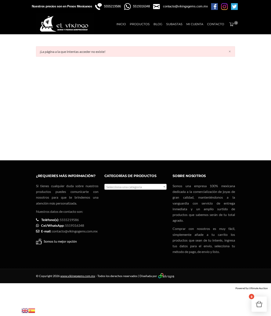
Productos (140, 24)
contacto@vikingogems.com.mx (75, 231)
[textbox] (136, 187)
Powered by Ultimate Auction (251, 288)
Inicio (121, 24)
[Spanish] (31, 310)
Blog (157, 24)
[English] (25, 310)
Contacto (215, 24)
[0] (230, 24)
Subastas (174, 24)
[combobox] (135, 187)
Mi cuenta (194, 24)
